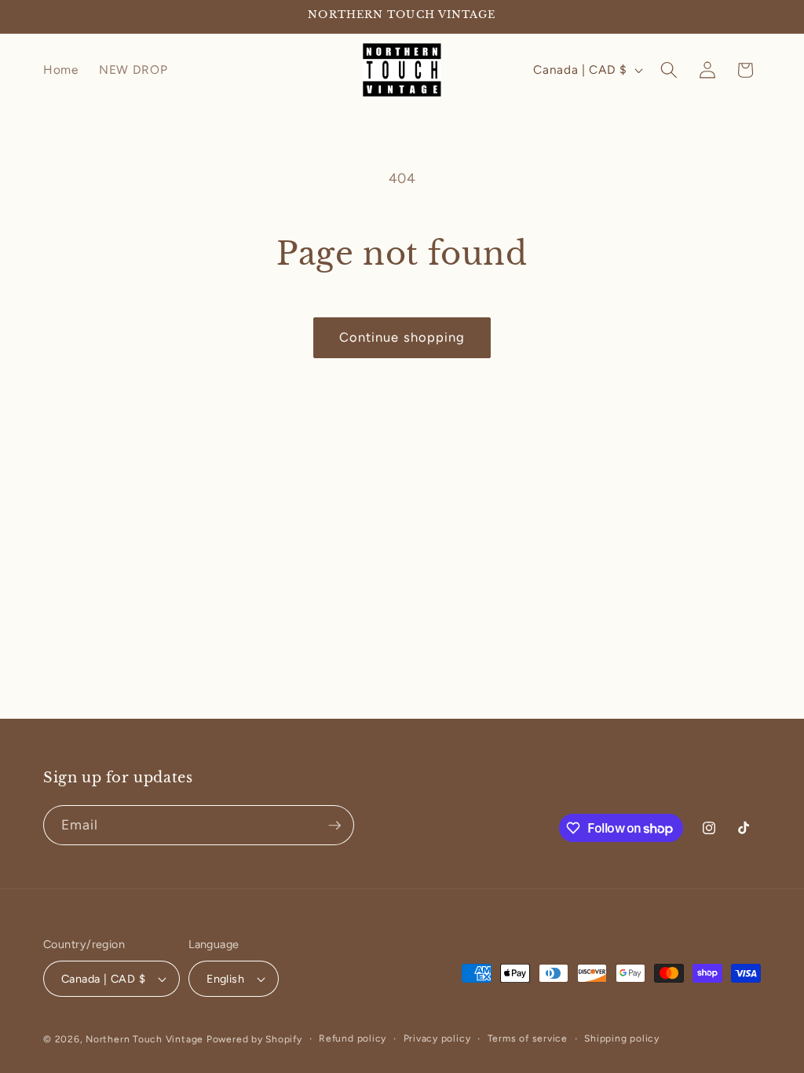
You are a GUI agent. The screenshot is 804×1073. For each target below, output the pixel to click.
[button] (669, 70)
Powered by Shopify (254, 1039)
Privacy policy (437, 1038)
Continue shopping (402, 337)
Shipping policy (622, 1038)
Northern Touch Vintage (146, 1039)
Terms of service (528, 1038)
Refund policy (352, 1038)
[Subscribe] (334, 825)
